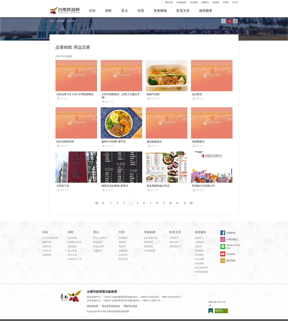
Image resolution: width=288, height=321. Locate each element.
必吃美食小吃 (151, 237)
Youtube (230, 253)
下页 (103, 203)
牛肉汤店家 (149, 250)
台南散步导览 (74, 242)
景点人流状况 (100, 237)
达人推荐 (72, 250)
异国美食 (148, 246)
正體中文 (205, 2)
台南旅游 (230, 232)
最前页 (97, 203)
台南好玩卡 (73, 259)
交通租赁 (199, 250)
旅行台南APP (201, 267)
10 (170, 203)
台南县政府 (181, 2)
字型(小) (223, 21)
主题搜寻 (97, 250)
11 (177, 203)
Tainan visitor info (233, 246)
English (216, 2)
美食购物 (160, 10)
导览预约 (199, 254)
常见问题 (199, 259)
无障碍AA (221, 311)
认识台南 (72, 237)
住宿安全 (123, 254)
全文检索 (194, 2)
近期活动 (46, 246)
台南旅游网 (64, 10)
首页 (51, 21)
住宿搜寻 (123, 237)
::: (162, 2)
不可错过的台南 (50, 237)
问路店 (198, 246)
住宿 (140, 10)
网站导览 (169, 2)
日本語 (226, 2)
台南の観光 (232, 239)
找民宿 (122, 246)
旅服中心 (199, 237)
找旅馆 (122, 242)
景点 (124, 10)
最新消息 (46, 242)
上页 (185, 203)
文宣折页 (174, 237)
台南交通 (199, 242)
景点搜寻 (97, 242)
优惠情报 (46, 254)
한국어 (235, 2)
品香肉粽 (71, 21)
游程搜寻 (72, 246)
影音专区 (174, 242)
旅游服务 (205, 10)
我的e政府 (210, 311)
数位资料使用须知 (111, 305)
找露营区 (123, 250)
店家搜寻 (148, 242)
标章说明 (123, 259)
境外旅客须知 (201, 271)
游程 (108, 10)
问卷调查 (199, 263)
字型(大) (235, 21)
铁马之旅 (72, 254)
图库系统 (174, 246)
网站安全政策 (130, 305)
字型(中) (229, 21)
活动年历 (46, 250)
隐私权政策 (92, 305)
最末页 (191, 203)
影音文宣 (183, 10)
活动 (92, 10)
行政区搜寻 (98, 246)
